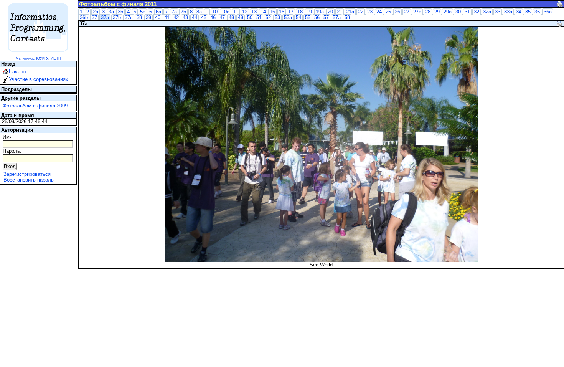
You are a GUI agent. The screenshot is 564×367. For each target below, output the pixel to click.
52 (268, 17)
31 (467, 12)
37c (129, 17)
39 (148, 17)
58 (347, 17)
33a (508, 12)
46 (213, 17)
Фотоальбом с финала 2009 (35, 106)
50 (249, 17)
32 (476, 12)
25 (388, 12)
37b (117, 17)
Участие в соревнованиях (38, 79)
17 (291, 12)
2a (95, 12)
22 (360, 12)
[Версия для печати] (560, 4)
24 (379, 12)
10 (215, 12)
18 (300, 12)
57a (337, 17)
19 (309, 12)
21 (339, 12)
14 (263, 12)
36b (84, 17)
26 (397, 12)
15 (272, 12)
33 (497, 12)
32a (487, 12)
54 (298, 17)
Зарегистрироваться (27, 174)
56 (317, 17)
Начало (17, 71)
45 (203, 17)
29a (448, 12)
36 (537, 12)
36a (548, 12)
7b (183, 12)
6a (158, 12)
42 (176, 17)
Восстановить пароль (28, 180)
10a (225, 12)
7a (174, 12)
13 (254, 12)
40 (157, 17)
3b (120, 12)
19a (320, 12)
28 (427, 12)
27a (417, 12)
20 (330, 12)
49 (240, 17)
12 (244, 12)
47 (222, 17)
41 (167, 17)
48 (231, 17)
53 (277, 17)
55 (307, 17)
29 (437, 12)
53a (288, 17)
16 (281, 12)
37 (94, 17)
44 (194, 17)
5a (142, 12)
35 (528, 12)
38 (139, 17)
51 (259, 17)
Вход (10, 166)
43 (185, 17)
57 (326, 17)
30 (458, 12)
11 (235, 12)
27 (406, 12)
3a (111, 12)
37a (105, 17)
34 (518, 12)
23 (370, 12)
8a (199, 12)
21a (350, 12)
